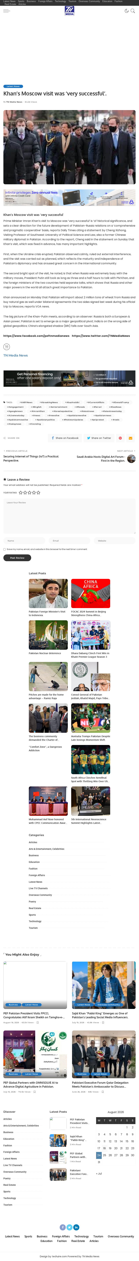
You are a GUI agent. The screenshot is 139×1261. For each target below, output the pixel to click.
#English (37, 407)
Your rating (10, 492)
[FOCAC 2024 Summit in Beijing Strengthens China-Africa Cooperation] (90, 593)
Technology (35, 921)
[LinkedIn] (76, 1227)
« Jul (99, 1174)
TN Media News (14, 102)
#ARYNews (26, 402)
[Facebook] (63, 1227)
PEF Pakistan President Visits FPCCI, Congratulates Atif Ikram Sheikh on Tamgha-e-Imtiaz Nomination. (33, 1017)
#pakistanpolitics (46, 420)
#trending (35, 424)
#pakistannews (103, 415)
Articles (33, 842)
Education (34, 862)
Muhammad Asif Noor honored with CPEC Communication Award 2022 (48, 823)
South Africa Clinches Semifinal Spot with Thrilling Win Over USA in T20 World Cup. (90, 781)
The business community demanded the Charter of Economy (43, 740)
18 (104, 1148)
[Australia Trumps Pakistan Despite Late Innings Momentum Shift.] (90, 718)
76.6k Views (24, 1092)
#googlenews (15, 411)
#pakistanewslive (77, 415)
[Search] (132, 11)
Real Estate (35, 908)
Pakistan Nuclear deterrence (45, 653)
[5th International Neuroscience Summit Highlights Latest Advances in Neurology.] (90, 801)
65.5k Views (28, 1023)
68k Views (93, 1092)
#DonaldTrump (121, 402)
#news (36, 415)
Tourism (33, 928)
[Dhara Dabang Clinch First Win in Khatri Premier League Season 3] (90, 635)
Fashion (33, 868)
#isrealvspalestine (63, 411)
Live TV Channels (38, 888)
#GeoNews (116, 407)
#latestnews (87, 411)
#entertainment (59, 407)
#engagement (16, 407)
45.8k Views (93, 1023)
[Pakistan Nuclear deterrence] (48, 635)
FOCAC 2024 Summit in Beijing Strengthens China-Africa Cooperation (88, 615)
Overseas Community (40, 895)
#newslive (54, 415)
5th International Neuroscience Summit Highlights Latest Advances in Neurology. (88, 823)
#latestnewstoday (112, 411)
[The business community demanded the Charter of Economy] (48, 718)
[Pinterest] (120, 438)
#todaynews (14, 424)
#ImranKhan (38, 411)
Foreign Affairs (37, 875)
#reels (116, 420)
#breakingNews (49, 402)
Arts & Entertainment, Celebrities (46, 849)
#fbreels (80, 407)
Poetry (32, 901)
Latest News (13, 86)
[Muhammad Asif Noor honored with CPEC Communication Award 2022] (48, 801)
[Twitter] (69, 1227)
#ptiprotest (98, 420)
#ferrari (98, 407)
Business (34, 855)
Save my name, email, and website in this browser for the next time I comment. (47, 549)
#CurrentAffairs (96, 402)
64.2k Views (31, 102)
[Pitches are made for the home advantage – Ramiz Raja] (48, 676)
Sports (32, 914)
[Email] (130, 438)
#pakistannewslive (18, 420)
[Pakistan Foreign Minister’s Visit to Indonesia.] (48, 593)
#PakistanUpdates (73, 420)
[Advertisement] (69, 41)
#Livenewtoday (16, 415)
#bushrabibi (73, 402)
